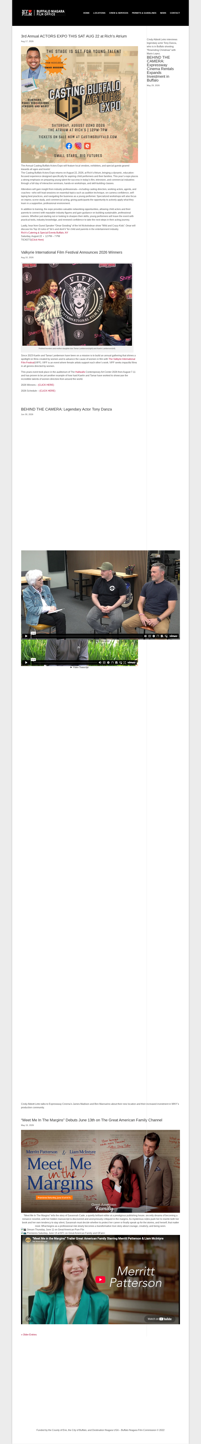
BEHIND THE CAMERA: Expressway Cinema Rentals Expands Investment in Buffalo (160, 68)
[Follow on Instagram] (103, 1420)
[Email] (109, 1420)
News (163, 13)
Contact (175, 13)
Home (86, 13)
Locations (99, 13)
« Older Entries (29, 1334)
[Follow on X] (91, 1420)
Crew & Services (118, 13)
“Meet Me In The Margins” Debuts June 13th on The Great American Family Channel (91, 1120)
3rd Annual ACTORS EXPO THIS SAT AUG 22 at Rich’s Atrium (74, 36)
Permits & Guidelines (144, 13)
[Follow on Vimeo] (97, 1420)
